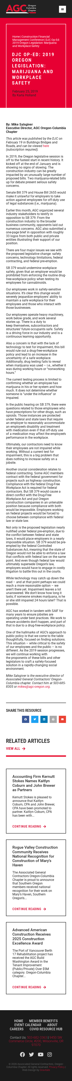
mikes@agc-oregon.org (34, 687)
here (46, 146)
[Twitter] (31, 1054)
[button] (25, 719)
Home (16, 36)
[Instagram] (49, 1054)
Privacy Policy (57, 1066)
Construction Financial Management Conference (31, 38)
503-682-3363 (37, 1037)
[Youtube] (40, 1054)
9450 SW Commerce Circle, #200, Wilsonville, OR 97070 (36, 1041)
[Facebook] (22, 1054)
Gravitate (45, 1069)
